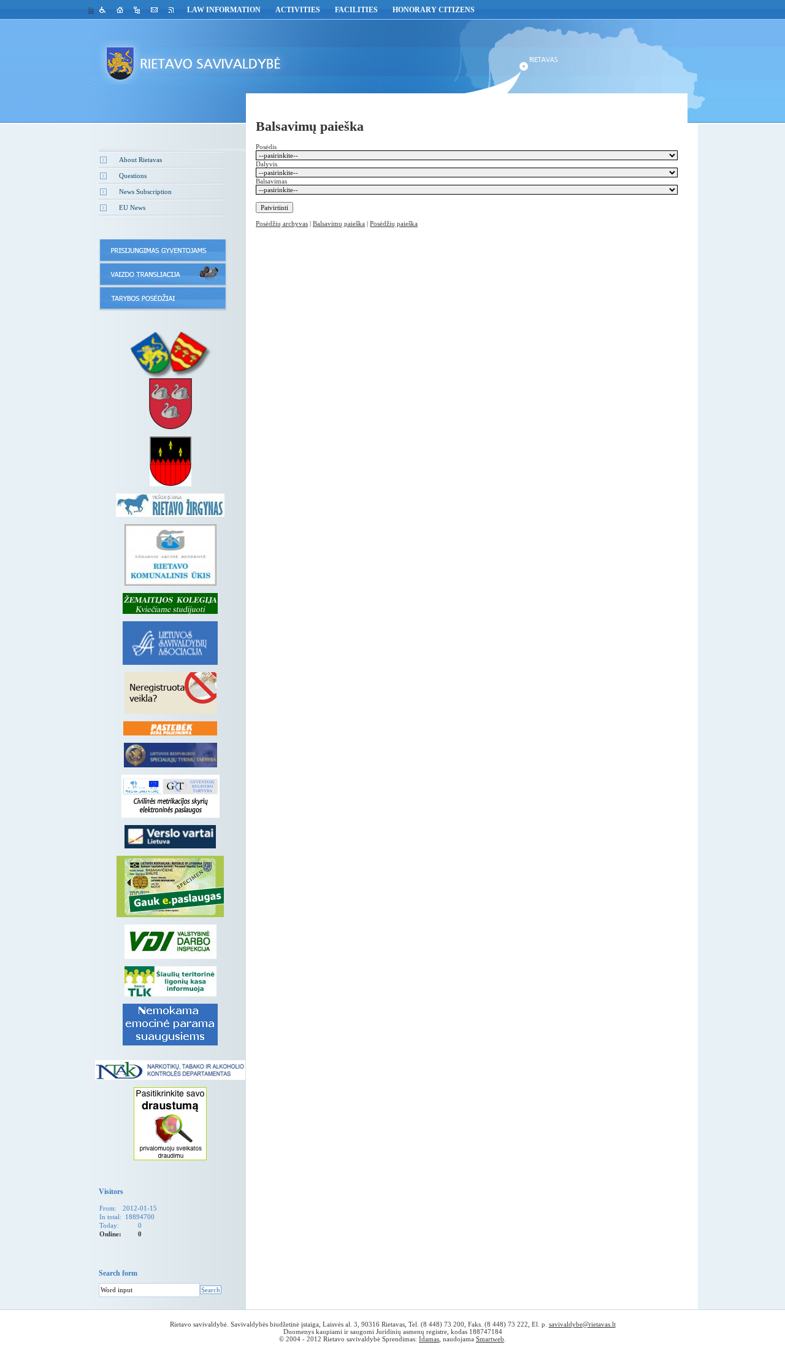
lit (91, 10)
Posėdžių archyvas (282, 223)
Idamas (429, 1339)
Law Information (224, 10)
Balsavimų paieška (339, 223)
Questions (133, 175)
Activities (297, 10)
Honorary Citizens (433, 10)
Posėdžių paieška (394, 223)
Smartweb (490, 1339)
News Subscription (145, 191)
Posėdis (266, 146)
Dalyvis (266, 164)
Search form (118, 1273)
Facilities (356, 10)
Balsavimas (271, 181)
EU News (132, 207)
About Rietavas (140, 159)
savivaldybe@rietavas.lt (582, 1324)
